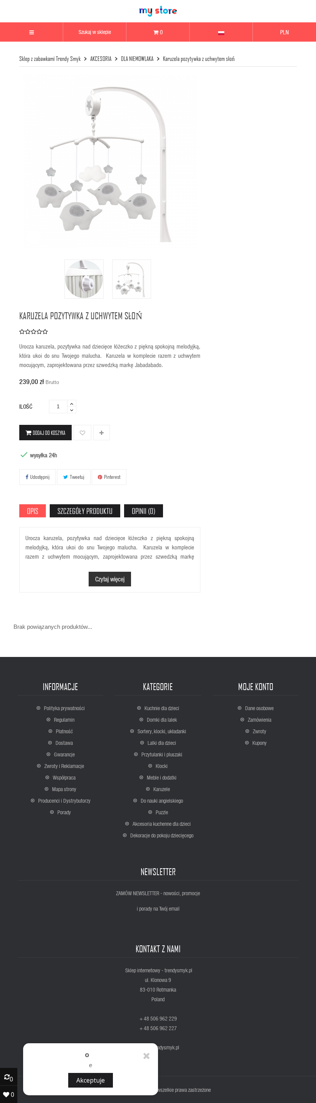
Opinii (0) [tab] (143, 510)
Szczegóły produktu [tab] (85, 510)
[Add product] (101, 432)
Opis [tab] (32, 510)
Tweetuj (77, 476)
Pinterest (112, 476)
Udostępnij (40, 476)
